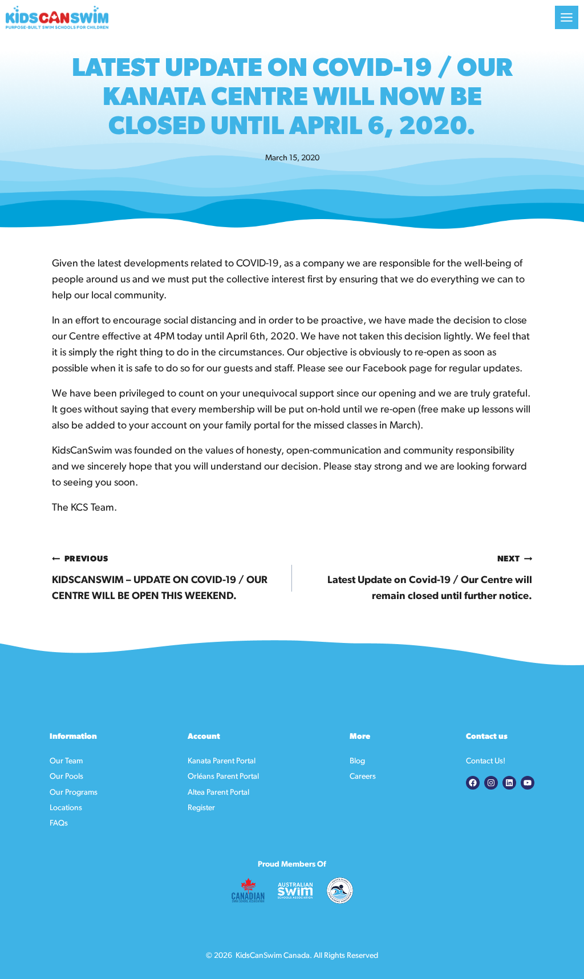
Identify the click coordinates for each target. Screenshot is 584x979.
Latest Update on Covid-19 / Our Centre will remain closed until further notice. (429, 578)
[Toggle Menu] (566, 17)
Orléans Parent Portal (223, 776)
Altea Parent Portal (218, 792)
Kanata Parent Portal (222, 761)
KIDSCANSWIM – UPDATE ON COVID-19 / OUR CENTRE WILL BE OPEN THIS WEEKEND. (159, 578)
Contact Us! (485, 761)
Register (201, 808)
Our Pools (66, 776)
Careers (363, 776)
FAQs (59, 823)
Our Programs (74, 792)
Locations (66, 808)
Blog (357, 761)
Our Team (66, 761)
